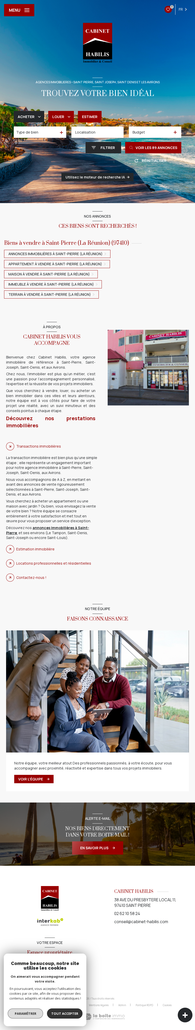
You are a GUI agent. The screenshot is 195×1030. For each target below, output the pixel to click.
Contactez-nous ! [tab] (31, 577)
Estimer (90, 116)
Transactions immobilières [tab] (38, 446)
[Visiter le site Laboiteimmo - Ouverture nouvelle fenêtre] (104, 1016)
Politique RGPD (144, 1005)
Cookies (167, 1005)
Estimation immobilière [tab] (35, 549)
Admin (122, 1005)
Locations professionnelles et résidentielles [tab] (53, 563)
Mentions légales (99, 1005)
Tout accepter (64, 1013)
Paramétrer (25, 1013)
